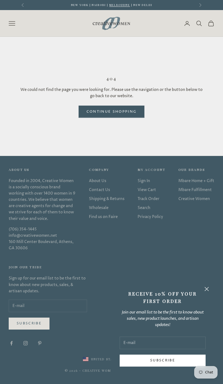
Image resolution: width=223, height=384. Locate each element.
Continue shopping (111, 111)
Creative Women (194, 198)
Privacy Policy (150, 216)
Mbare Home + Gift (196, 180)
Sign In (144, 180)
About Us (97, 180)
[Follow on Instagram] (25, 343)
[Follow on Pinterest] (39, 343)
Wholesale (99, 207)
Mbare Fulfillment (195, 189)
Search (144, 207)
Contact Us (99, 189)
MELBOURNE (119, 5)
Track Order (148, 198)
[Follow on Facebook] (11, 343)
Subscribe (162, 360)
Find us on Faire (103, 216)
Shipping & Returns (107, 198)
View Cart (147, 189)
